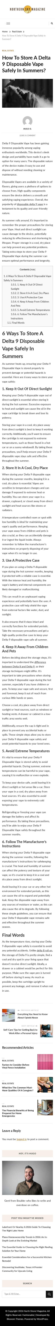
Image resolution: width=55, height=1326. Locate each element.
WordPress (42, 1319)
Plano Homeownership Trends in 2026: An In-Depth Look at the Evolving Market (25, 1239)
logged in (22, 1139)
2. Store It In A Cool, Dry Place (30, 293)
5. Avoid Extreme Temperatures (30, 310)
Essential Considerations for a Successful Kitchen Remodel (27, 1259)
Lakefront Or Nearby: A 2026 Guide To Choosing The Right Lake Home (26, 1229)
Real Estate (8, 51)
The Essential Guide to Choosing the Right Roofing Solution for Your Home (27, 1249)
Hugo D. (27, 129)
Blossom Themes (15, 1319)
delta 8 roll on (44, 950)
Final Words (15, 323)
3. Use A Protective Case (27, 297)
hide (33, 270)
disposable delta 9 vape (30, 204)
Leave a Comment (27, 135)
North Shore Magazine (35, 1311)
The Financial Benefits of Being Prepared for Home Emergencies (18, 1113)
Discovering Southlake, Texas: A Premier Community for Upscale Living (22, 1269)
